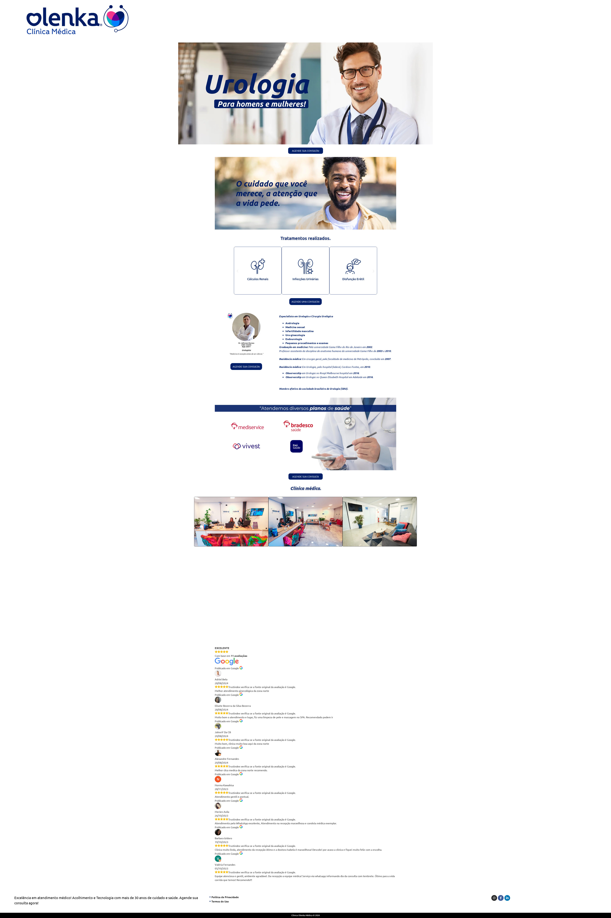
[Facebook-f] (501, 898)
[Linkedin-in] (507, 898)
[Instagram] (494, 898)
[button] (237, 271)
